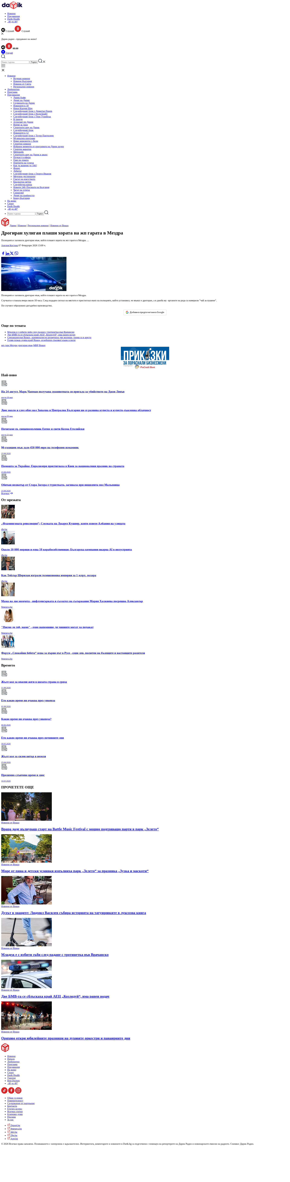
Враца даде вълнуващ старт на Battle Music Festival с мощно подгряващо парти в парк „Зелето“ (80, 829)
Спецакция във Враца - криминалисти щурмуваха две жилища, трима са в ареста (49, 337)
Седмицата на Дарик (24, 103)
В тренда (18, 119)
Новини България (22, 81)
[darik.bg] (12, 8)
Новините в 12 (21, 133)
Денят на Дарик (21, 100)
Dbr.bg (13, 1135)
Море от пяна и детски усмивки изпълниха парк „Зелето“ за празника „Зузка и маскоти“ (75, 871)
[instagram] (18, 1092)
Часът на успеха (21, 190)
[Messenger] (8, 250)
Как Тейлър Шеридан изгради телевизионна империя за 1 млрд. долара (48, 575)
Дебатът (17, 171)
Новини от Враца (59, 225)
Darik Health (13, 19)
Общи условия (14, 1098)
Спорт (10, 203)
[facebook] (3, 254)
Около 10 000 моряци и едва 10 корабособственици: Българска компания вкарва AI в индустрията (66, 549)
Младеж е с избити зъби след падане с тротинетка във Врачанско (40, 332)
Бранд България (21, 198)
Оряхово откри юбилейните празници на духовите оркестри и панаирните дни (65, 1038)
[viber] (16, 254)
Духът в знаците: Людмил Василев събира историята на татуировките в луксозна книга (73, 913)
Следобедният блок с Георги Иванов (32, 173)
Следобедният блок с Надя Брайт (30, 114)
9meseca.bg (6, 607)
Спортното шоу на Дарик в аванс (30, 154)
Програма (12, 92)
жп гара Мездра (9, 345)
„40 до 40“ (12, 21)
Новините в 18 (21, 105)
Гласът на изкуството (24, 179)
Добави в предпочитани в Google (147, 312)
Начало (11, 1059)
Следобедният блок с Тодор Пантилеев (33, 135)
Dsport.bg (15, 1125)
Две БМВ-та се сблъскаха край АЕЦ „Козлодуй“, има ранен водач (41, 334)
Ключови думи (15, 1114)
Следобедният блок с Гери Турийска (32, 116)
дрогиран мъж (25, 345)
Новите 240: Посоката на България (31, 187)
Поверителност (15, 1100)
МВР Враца (39, 345)
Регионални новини (23, 86)
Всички (5, 493)
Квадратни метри (22, 182)
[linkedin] (8, 254)
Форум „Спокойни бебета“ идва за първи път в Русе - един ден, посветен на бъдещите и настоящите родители (73, 653)
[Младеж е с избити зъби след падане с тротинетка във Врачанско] (26, 945)
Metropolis (18, 152)
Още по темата (21, 160)
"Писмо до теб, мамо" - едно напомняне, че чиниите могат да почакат (47, 627)
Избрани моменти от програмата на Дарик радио (38, 146)
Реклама (11, 1117)
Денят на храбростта (23, 195)
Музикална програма (24, 138)
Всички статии (15, 1111)
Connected (18, 192)
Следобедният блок (23, 130)
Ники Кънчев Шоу (23, 108)
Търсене (11, 1078)
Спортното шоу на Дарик (26, 127)
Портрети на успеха (23, 163)
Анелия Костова (9, 245)
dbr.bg (4, 529)
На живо (11, 201)
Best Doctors (13, 1080)
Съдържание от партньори (21, 1103)
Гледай (9, 53)
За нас (10, 1119)
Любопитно (13, 89)
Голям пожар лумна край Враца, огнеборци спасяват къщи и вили (41, 340)
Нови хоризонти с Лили (25, 141)
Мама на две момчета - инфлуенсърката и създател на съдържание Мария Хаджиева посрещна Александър (72, 601)
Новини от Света (22, 84)
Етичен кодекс (14, 1109)
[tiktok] (4, 1092)
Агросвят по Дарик (23, 122)
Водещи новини (21, 78)
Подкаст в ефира (22, 157)
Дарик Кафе (19, 97)
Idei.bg (13, 1132)
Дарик (13, 225)
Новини (11, 13)
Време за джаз (20, 124)
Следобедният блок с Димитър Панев (32, 111)
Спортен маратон (22, 149)
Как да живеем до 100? (25, 165)
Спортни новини (22, 143)
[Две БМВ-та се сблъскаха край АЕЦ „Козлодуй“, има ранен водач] (26, 987)
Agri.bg (14, 1138)
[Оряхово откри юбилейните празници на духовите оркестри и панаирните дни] (26, 1029)
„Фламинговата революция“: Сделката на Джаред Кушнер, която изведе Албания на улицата (63, 523)
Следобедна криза (22, 184)
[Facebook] (12, 250)
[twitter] (12, 254)
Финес (16, 168)
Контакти (12, 1106)
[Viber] (3, 250)
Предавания (13, 16)
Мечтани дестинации (24, 176)
